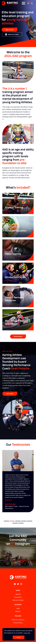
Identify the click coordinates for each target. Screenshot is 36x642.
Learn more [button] (27, 633)
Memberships (18, 336)
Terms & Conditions (18, 620)
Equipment (18, 597)
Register (18, 611)
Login (18, 608)
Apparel (18, 594)
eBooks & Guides (18, 600)
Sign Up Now (9, 29)
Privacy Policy (18, 623)
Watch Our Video (13, 34)
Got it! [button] (18, 637)
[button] (15, 523)
